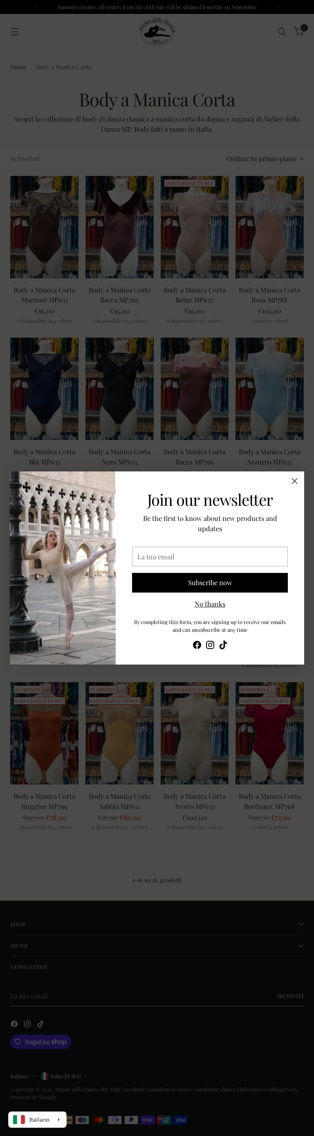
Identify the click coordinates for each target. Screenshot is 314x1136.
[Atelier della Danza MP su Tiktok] (223, 646)
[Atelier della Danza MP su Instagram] (210, 646)
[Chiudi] (294, 481)
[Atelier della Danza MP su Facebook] (197, 646)
